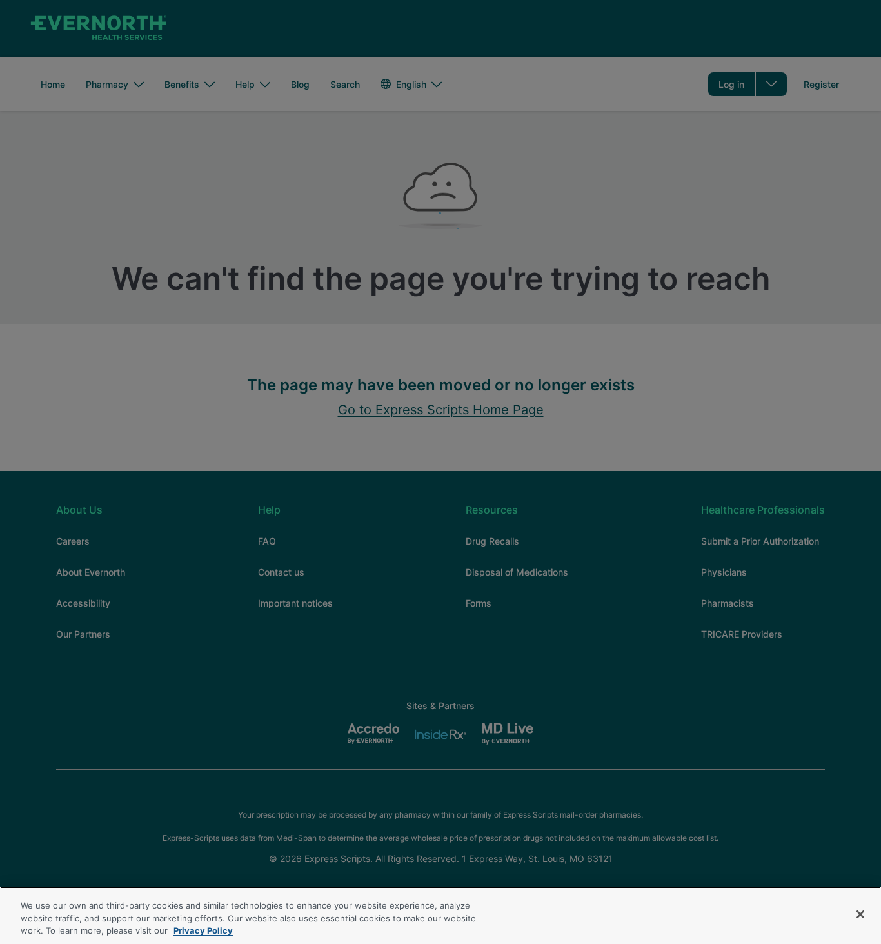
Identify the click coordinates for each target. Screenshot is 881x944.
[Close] (860, 914)
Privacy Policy (203, 930)
